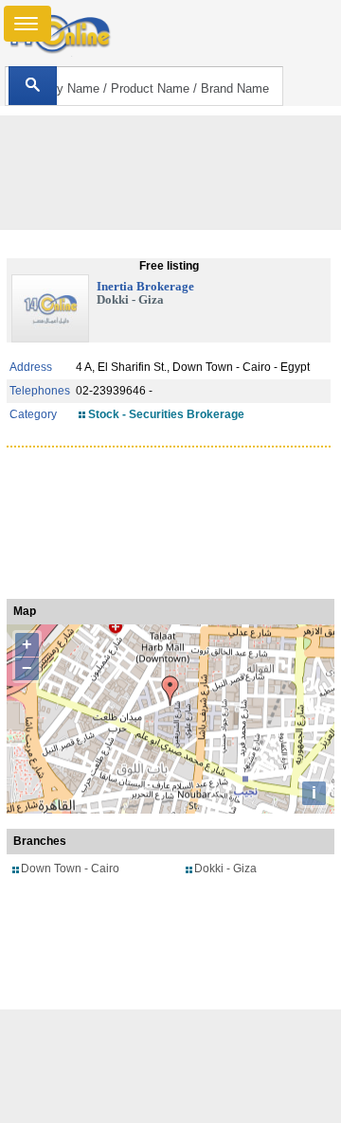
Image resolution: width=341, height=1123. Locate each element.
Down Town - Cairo (70, 868)
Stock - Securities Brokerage (166, 414)
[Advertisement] (170, 1066)
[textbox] (143, 86)
